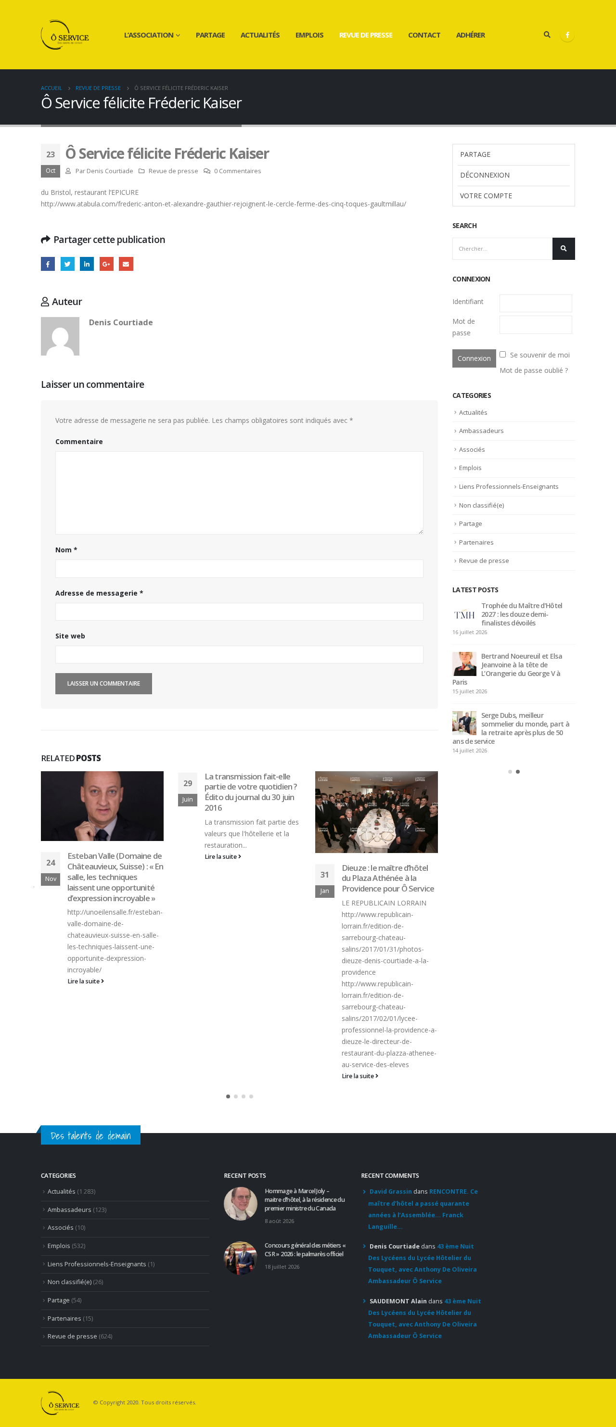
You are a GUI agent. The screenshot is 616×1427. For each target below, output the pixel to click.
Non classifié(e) (481, 505)
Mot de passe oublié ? (534, 370)
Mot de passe (463, 327)
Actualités (260, 34)
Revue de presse (365, 34)
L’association (148, 34)
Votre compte (486, 195)
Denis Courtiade (110, 171)
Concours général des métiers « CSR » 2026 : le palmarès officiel (305, 1249)
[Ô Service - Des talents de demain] (65, 35)
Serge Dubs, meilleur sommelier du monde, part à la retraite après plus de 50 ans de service (510, 728)
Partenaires (476, 542)
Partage (210, 34)
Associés (472, 449)
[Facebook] (567, 34)
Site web (70, 635)
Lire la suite (84, 981)
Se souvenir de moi (540, 354)
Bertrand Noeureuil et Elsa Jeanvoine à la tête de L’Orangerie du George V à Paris (507, 669)
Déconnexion (485, 174)
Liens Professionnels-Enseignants (509, 486)
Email (126, 264)
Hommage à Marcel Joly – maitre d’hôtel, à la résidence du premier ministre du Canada (305, 1199)
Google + (107, 264)
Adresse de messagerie (99, 593)
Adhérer (470, 34)
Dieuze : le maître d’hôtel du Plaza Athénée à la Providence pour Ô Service (388, 878)
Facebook (48, 264)
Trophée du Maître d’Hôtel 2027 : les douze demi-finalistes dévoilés (522, 614)
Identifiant (468, 301)
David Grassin (391, 1191)
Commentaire (79, 441)
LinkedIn (87, 264)
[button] (228, 1096)
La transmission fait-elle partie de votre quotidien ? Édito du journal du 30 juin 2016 (251, 792)
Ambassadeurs (481, 430)
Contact (424, 34)
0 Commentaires (237, 171)
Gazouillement (68, 264)
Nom (66, 549)
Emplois (309, 34)
